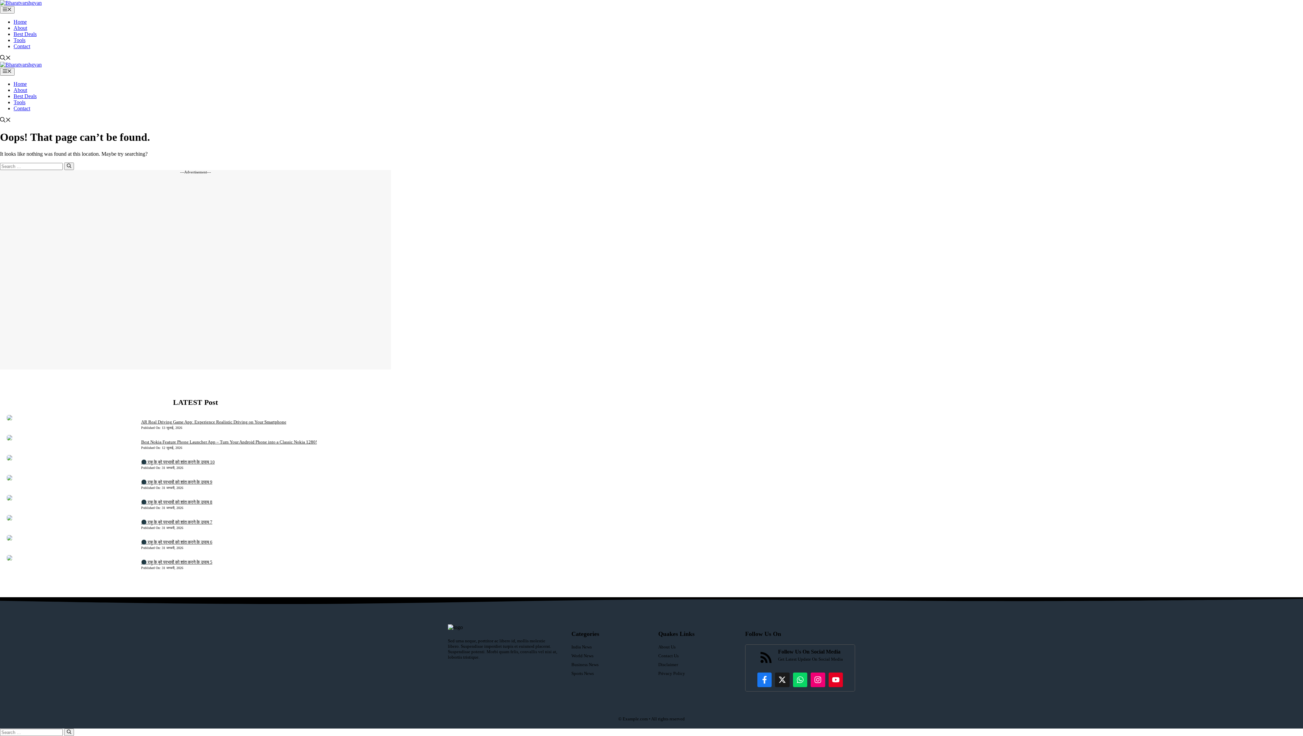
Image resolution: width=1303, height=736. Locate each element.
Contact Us (668, 655)
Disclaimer (668, 664)
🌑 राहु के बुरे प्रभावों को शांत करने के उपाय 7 (176, 522)
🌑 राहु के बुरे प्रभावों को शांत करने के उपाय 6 (176, 542)
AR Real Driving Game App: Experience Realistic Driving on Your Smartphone (213, 421)
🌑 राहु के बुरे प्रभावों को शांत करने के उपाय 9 (176, 482)
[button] (5, 58)
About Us (667, 646)
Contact (22, 46)
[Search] (69, 166)
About (20, 28)
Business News (585, 664)
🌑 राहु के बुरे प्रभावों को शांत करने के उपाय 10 (178, 462)
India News (581, 646)
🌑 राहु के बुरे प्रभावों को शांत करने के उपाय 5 (176, 562)
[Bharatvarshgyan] (21, 3)
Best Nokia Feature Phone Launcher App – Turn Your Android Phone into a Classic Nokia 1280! (229, 442)
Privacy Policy (671, 673)
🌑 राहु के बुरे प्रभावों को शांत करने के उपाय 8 (176, 502)
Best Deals (25, 34)
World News (582, 655)
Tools (19, 40)
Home (20, 22)
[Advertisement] (195, 272)
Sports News (582, 673)
